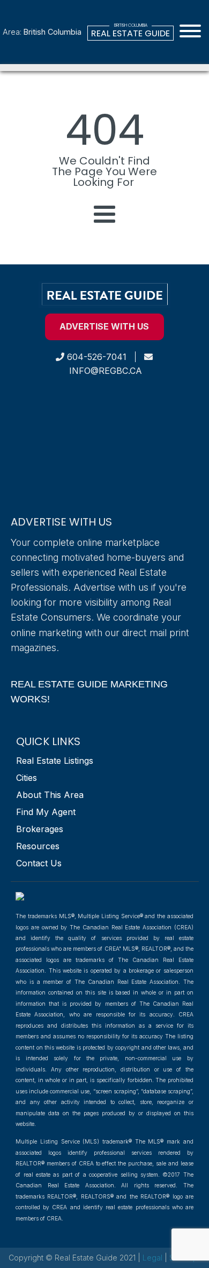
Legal (154, 1257)
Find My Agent (46, 812)
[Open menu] (190, 31)
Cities (26, 777)
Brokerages (39, 829)
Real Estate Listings (54, 760)
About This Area (50, 794)
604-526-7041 (95, 356)
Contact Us (39, 863)
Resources (37, 846)
